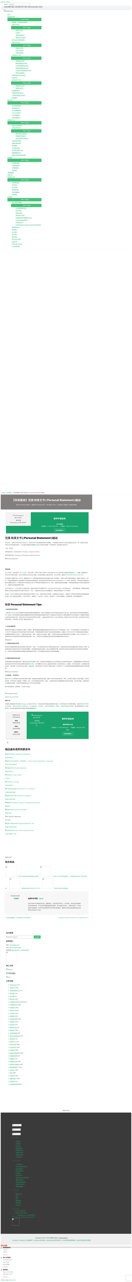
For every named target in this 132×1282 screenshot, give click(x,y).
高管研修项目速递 (15, 1084)
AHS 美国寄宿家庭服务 (69, 1240)
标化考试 (12, 1024)
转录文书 (13, 613)
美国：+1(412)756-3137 (17, 6)
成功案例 (12, 1016)
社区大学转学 (9, 785)
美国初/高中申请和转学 (22, 1177)
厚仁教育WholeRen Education (75, 575)
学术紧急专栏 (13, 1004)
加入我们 (18, 1146)
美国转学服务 (19, 1186)
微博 (17, 1196)
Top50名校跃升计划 (21, 1166)
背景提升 (63, 706)
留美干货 (12, 1041)
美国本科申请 (9, 757)
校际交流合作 (13, 1027)
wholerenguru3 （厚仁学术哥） (20, 950)
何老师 (16, 898)
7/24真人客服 (7, 6)
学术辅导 (40, 706)
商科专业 (12, 999)
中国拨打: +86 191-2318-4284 (69, 526)
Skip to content (5, 2)
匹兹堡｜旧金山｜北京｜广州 (8, 1280)
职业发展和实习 (14, 1067)
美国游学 (12, 1058)
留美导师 (12, 1039)
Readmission (13, 985)
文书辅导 (60, 505)
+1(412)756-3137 (14, 945)
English (40, 6)
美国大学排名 (19, 1152)
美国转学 (65, 505)
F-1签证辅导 (19, 1164)
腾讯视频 (18, 1202)
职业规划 (69, 706)
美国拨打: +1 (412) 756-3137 (49, 526)
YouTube (18, 1205)
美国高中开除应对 (15, 1064)
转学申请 (12, 1076)
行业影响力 (19, 1157)
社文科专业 (13, 1047)
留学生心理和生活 (15, 1036)
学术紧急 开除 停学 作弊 (16, 1002)
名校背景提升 (19, 1169)
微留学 (58, 706)
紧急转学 (7, 806)
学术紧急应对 (33, 706)
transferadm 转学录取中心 (53, 1240)
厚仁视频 (12, 996)
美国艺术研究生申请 (10, 827)
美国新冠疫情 (13, 1056)
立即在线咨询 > (59, 530)
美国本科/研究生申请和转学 (20, 706)
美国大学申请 (19, 1180)
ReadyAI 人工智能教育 (26, 1240)
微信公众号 (19, 1194)
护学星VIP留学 (14, 1019)
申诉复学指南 (13, 1033)
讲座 (11, 1073)
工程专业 (12, 1013)
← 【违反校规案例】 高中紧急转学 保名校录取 (17, 917)
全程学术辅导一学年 (10, 834)
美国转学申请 (9, 771)
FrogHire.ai (15, 1240)
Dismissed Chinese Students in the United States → (73, 917)
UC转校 (7, 778)
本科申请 (12, 1022)
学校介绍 (12, 1010)
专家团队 (18, 1143)
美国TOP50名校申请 (11, 764)
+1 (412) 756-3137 (20, 1210)
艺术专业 (12, 1070)
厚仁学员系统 (6, 1264)
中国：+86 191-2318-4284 (31, 6)
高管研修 (12, 1081)
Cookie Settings (63, 1238)
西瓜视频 (18, 1200)
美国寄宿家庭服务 (50, 706)
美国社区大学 (13, 1061)
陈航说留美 (13, 1078)
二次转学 (23, 572)
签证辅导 (12, 1050)
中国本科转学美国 (10, 792)
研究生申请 (13, 1044)
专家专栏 (41, 898)
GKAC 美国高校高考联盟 (84, 1240)
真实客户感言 (19, 1154)
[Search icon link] (4, 9)
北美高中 (12, 987)
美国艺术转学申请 (10, 799)
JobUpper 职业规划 (39, 1240)
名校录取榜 (19, 1148)
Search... (6, 4)
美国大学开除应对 (15, 1053)
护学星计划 (19, 1175)
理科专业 (12, 1030)
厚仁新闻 (12, 993)
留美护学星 (8, 813)
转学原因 (31, 664)
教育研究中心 (19, 1150)
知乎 (17, 1198)
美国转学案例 (73, 505)
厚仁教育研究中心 (15, 990)
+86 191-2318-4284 (15, 947)
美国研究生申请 (20, 1184)
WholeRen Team (51, 505)
